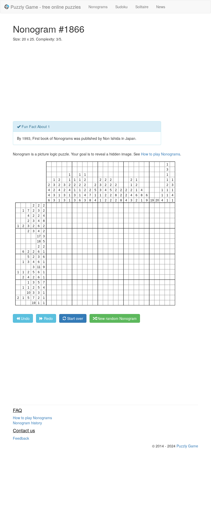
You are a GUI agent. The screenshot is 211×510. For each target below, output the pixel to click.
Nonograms (98, 6)
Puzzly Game (187, 445)
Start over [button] (74, 318)
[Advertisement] (105, 83)
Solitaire (141, 6)
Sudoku (121, 6)
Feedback (21, 438)
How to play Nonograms (160, 153)
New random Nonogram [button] (116, 318)
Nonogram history (27, 422)
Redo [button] (48, 318)
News (160, 6)
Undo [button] (25, 318)
